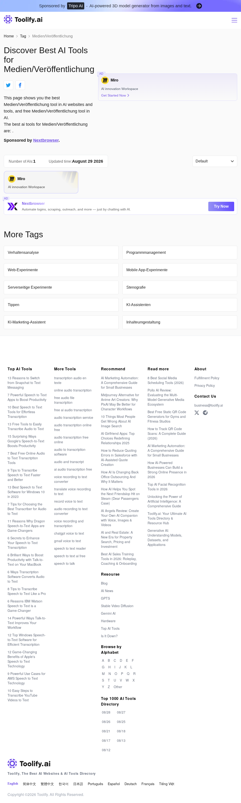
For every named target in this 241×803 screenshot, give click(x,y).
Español (114, 783)
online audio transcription (73, 390)
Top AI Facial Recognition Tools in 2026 (167, 486)
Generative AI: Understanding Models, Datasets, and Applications (165, 537)
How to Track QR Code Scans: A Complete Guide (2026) (167, 433)
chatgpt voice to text (69, 533)
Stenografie (136, 287)
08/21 (106, 731)
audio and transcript (69, 461)
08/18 (121, 731)
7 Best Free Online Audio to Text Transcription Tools (26, 458)
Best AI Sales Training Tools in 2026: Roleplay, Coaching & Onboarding (119, 559)
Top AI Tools (110, 628)
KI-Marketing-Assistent (26, 322)
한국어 (63, 783)
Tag (23, 36)
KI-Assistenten (138, 305)
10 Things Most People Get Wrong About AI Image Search (118, 421)
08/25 (121, 721)
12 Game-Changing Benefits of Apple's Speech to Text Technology (22, 659)
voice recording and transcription (69, 523)
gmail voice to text (67, 540)
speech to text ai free (69, 555)
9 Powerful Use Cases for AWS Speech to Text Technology (26, 678)
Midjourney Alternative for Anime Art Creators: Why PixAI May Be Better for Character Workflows (120, 401)
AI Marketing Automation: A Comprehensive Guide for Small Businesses (120, 382)
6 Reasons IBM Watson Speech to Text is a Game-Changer (25, 606)
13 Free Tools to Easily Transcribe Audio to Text (26, 426)
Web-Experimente (23, 270)
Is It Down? (109, 636)
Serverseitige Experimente (30, 287)
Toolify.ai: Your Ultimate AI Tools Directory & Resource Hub (167, 518)
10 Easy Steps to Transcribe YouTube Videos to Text (22, 695)
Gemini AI (108, 613)
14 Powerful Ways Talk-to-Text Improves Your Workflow (27, 623)
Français (147, 783)
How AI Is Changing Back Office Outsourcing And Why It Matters (120, 477)
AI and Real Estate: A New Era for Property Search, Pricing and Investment (117, 539)
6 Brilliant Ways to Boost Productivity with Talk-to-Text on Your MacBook (26, 560)
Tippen (13, 305)
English (13, 783)
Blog (104, 583)
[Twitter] (196, 412)
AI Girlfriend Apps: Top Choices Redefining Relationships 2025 (118, 438)
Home (9, 36)
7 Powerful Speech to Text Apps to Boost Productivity (27, 397)
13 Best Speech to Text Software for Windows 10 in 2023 (26, 492)
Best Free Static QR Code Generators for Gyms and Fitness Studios (167, 416)
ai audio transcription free (73, 469)
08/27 (121, 712)
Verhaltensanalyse (23, 252)
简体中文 (29, 783)
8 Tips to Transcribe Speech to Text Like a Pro (27, 591)
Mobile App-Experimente (147, 270)
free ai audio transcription (73, 410)
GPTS (105, 598)
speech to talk (64, 563)
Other (118, 686)
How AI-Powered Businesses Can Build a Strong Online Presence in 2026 (167, 469)
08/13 (121, 740)
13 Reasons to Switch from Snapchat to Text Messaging (24, 382)
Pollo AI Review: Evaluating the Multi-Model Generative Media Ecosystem (166, 397)
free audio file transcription (64, 400)
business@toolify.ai (208, 405)
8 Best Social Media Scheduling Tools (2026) (166, 380)
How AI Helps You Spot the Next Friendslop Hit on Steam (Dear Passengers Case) (120, 496)
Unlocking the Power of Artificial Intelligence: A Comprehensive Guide (165, 501)
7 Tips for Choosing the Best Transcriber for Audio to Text (27, 509)
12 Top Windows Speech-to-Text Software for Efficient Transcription (27, 640)
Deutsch (131, 783)
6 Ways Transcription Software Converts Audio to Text (26, 576)
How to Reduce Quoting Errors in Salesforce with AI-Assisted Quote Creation (119, 457)
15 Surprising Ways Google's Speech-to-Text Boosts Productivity (26, 441)
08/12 (106, 749)
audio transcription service (73, 417)
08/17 (106, 740)
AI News (107, 590)
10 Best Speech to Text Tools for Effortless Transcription (25, 412)
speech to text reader (70, 548)
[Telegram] (205, 412)
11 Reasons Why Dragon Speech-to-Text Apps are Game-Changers (26, 526)
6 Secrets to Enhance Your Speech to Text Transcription (24, 543)
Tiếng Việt (166, 783)
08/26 (106, 721)
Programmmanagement (146, 252)
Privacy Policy (204, 385)
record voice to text (68, 501)
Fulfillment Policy (206, 377)
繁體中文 (47, 783)
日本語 (78, 783)
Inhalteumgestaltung (143, 322)
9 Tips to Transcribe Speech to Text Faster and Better (24, 475)
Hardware (108, 620)
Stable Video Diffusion (117, 605)
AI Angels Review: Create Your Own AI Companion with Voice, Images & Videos (120, 517)
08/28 (106, 712)
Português (95, 783)
